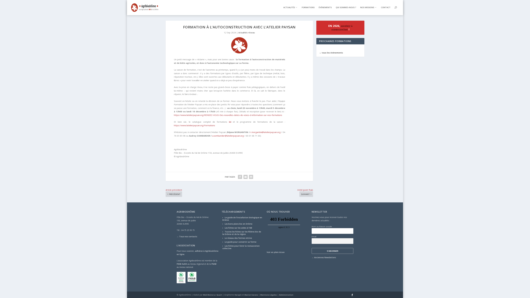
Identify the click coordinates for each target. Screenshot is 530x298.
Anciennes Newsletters (325, 257)
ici (230, 121)
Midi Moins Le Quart (212, 295)
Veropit (238, 295)
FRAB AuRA (182, 264)
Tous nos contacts (188, 236)
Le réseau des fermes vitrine (238, 238)
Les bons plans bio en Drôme (238, 224)
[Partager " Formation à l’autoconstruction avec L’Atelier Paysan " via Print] (251, 177)
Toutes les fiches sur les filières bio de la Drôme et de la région (241, 232)
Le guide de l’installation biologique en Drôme (242, 218)
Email (314, 236)
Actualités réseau (246, 32)
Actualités (289, 7)
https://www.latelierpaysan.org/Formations (194, 125)
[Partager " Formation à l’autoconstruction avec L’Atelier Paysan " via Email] (245, 177)
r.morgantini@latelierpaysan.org (265, 132)
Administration (286, 295)
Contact (385, 7)
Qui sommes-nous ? (346, 7)
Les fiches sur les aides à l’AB (238, 227)
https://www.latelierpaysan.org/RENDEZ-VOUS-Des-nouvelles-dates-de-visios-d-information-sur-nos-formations (228, 115)
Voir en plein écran (276, 252)
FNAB (213, 264)
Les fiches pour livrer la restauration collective (241, 247)
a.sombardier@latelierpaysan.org (228, 135)
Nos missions (367, 7)
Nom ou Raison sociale (322, 226)
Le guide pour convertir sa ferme (240, 242)
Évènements (325, 7)
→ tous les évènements (331, 52)
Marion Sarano (251, 295)
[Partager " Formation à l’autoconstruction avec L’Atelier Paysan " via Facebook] (240, 177)
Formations (308, 7)
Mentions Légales (268, 295)
